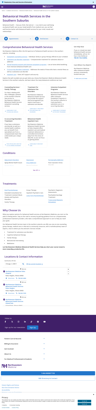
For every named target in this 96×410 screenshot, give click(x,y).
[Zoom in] (68, 269)
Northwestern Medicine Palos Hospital (15, 272)
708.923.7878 (22, 293)
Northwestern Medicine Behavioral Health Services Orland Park (14, 301)
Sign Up (33, 327)
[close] (93, 2)
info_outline (42, 264)
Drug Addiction (31, 163)
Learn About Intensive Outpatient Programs (58, 111)
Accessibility (6, 390)
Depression (30, 160)
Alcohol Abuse (9, 165)
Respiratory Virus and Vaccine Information (18, 2)
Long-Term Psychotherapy (35, 195)
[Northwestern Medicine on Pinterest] (40, 322)
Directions (10, 278)
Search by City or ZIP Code (10, 260)
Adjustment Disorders (12, 160)
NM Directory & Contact (48, 378)
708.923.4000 (22, 278)
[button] (2, 6)
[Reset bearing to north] (68, 274)
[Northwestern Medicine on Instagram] (21, 322)
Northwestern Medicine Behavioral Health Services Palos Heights (14, 286)
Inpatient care (11, 74)
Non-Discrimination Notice (10, 387)
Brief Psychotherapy (11, 190)
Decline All (84, 404)
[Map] (48, 286)
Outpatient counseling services (17, 57)
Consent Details (5, 407)
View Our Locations (80, 78)
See (34, 170)
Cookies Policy (15, 407)
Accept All (84, 401)
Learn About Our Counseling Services (11, 111)
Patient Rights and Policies (10, 385)
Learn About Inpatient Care (35, 144)
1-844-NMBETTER (48, 373)
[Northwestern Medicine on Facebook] (8, 322)
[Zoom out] (68, 271)
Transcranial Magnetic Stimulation (55, 201)
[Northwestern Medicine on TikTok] (34, 322)
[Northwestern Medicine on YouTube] (47, 322)
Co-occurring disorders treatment (18, 69)
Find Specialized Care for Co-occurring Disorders (13, 144)
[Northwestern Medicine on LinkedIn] (27, 322)
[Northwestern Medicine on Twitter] (14, 322)
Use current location (33, 264)
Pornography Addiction (55, 160)
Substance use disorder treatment (18, 59)
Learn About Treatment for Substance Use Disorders (36, 110)
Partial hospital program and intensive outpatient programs (26, 64)
